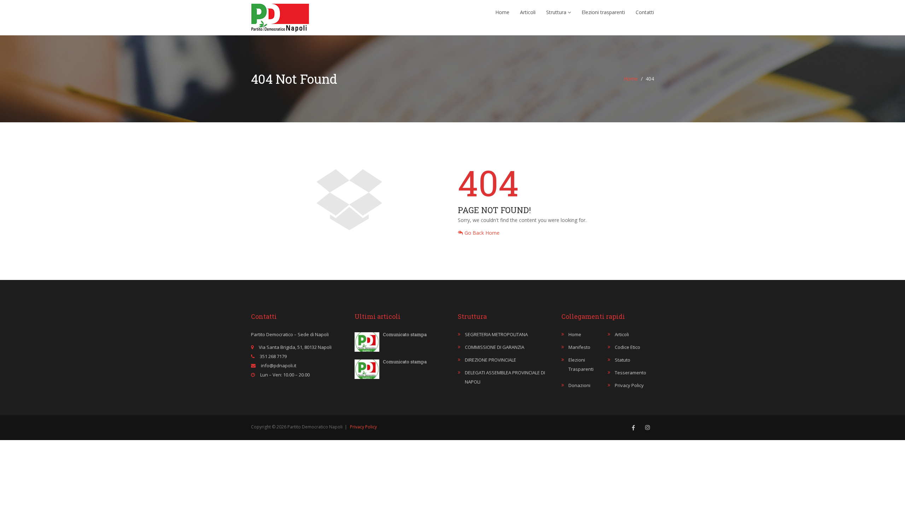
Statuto (622, 360)
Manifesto (579, 347)
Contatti (645, 12)
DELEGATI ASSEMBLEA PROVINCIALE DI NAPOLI (505, 377)
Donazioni (579, 385)
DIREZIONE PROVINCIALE (490, 360)
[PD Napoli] (280, 16)
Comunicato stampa (405, 334)
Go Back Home (482, 232)
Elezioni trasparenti (603, 12)
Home (502, 12)
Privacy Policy (629, 385)
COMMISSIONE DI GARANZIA (494, 347)
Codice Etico (627, 347)
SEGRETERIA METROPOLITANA (496, 334)
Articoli (528, 12)
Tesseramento (630, 372)
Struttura (557, 12)
